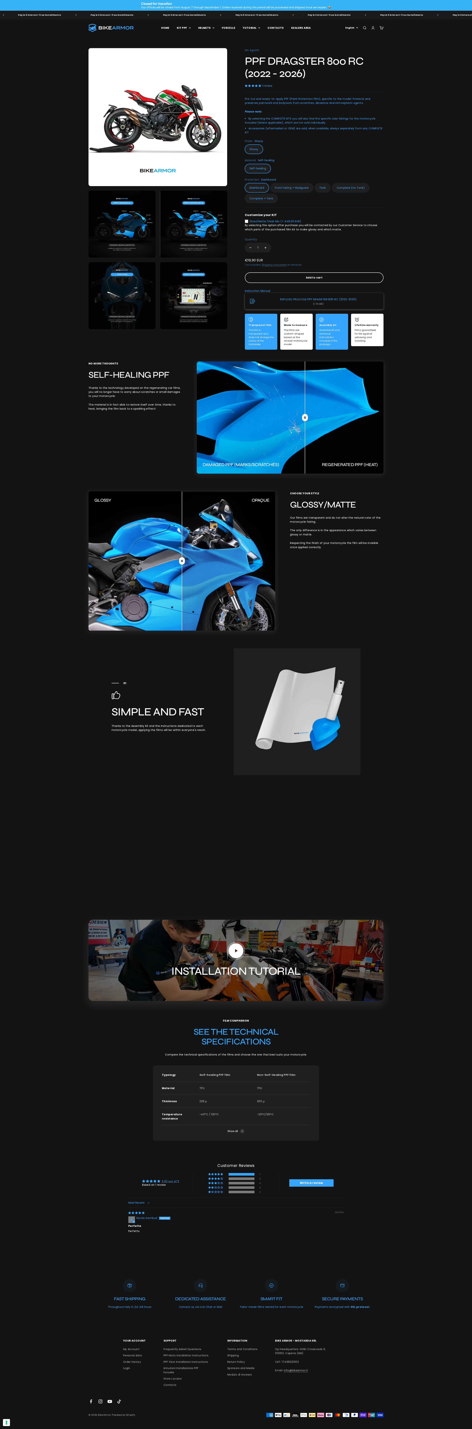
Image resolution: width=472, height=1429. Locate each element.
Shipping (233, 1355)
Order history (132, 1362)
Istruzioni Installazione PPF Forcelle (181, 1370)
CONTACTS (276, 28)
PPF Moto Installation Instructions (186, 1355)
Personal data (132, 1355)
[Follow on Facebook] (90, 1401)
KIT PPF (182, 28)
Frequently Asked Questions (182, 1349)
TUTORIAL (249, 28)
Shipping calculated (274, 264)
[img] (136, 1213)
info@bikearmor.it (296, 1370)
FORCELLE (228, 28)
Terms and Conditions (242, 1349)
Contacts (170, 1385)
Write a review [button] (311, 1183)
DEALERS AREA (301, 28)
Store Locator (173, 1378)
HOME (165, 28)
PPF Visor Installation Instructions (186, 1362)
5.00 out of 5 (170, 1181)
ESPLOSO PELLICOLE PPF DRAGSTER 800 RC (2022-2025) (318, 299)
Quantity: (251, 239)
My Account (131, 1349)
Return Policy (236, 1362)
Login (126, 1368)
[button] (253, 86)
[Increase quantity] (265, 247)
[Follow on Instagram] (100, 1401)
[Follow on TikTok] (119, 1401)
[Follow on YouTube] (109, 1401)
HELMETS (204, 28)
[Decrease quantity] (250, 247)
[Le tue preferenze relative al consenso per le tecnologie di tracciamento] (6, 1422)
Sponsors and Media (241, 1368)
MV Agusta (252, 50)
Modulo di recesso (239, 1374)
